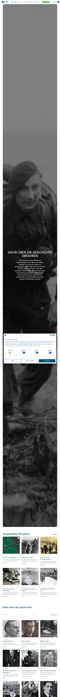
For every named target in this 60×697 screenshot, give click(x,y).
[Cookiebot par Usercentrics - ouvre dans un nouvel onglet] (50, 335)
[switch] (23, 353)
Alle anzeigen (54, 534)
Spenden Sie (46, 2)
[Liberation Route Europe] (5, 2)
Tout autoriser (47, 360)
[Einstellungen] (54, 2)
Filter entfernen (54, 614)
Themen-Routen (29, 2)
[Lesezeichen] (52, 2)
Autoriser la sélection (30, 360)
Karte (24, 2)
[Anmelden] (58, 2)
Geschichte (36, 2)
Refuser (12, 360)
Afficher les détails (49, 356)
